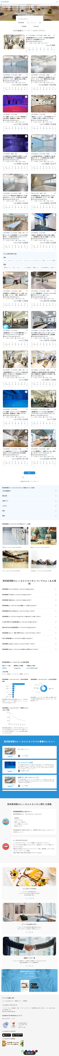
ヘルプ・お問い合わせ (50, 1008)
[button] (29, 492)
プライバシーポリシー (25, 1008)
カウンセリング (37, 260)
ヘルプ (13, 1018)
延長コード (53, 267)
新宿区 (24, 4)
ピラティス (11, 260)
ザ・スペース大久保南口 (10, 755)
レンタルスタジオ (13, 4)
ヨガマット (19, 267)
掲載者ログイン (18, 1001)
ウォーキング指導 (51, 260)
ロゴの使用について (7, 1009)
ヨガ (5, 260)
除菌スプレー (36, 267)
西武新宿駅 (21, 22)
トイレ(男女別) (27, 267)
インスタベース (5, 4)
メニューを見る (28, 898)
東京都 (19, 4)
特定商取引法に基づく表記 (38, 1008)
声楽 (44, 260)
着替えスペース (7, 267)
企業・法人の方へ (6, 1018)
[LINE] (22, 1051)
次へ (29, 473)
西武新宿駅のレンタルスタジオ (33, 4)
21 (35, 477)
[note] (36, 1051)
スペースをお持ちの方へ (8, 1001)
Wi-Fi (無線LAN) (45, 267)
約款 (18, 1008)
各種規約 (14, 1008)
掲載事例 (25, 1001)
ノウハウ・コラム (6, 1008)
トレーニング (19, 260)
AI (54, 35)
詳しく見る (28, 932)
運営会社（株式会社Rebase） (9, 1011)
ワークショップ (27, 260)
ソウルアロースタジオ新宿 (10, 770)
